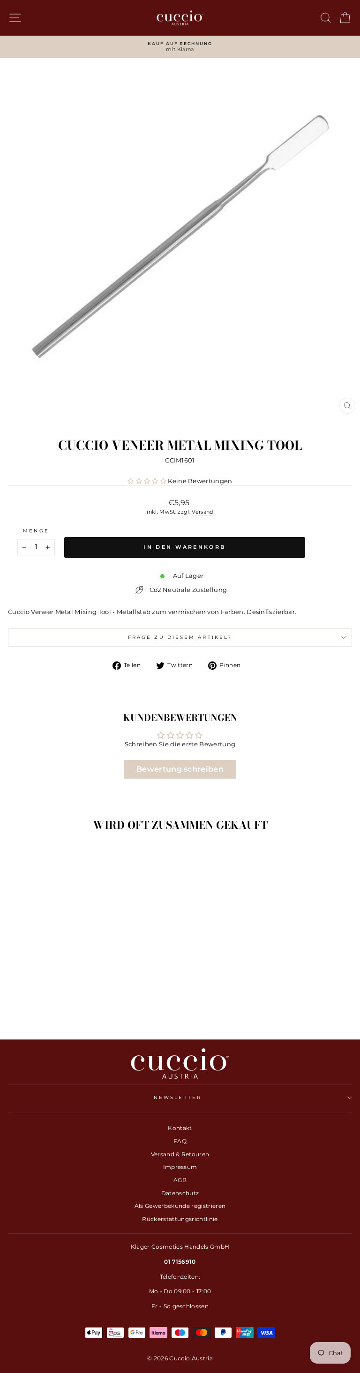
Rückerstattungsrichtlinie (180, 1218)
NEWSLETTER (178, 1097)
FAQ (180, 1141)
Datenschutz (180, 1193)
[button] (147, 481)
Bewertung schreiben (180, 769)
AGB (180, 1179)
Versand (202, 511)
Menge (36, 531)
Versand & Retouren (180, 1154)
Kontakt (180, 1127)
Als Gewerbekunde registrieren (180, 1205)
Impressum (180, 1166)
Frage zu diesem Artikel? (180, 637)
